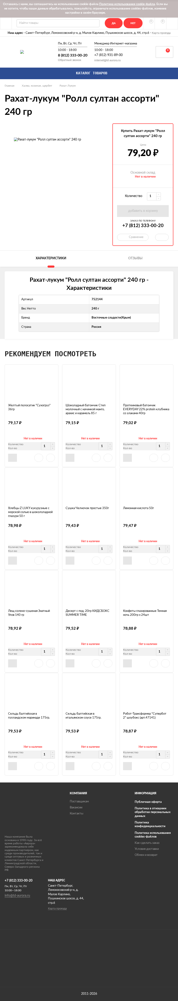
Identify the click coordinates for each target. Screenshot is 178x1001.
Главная (9, 85)
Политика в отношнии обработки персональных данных (153, 812)
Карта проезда (161, 32)
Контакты (76, 813)
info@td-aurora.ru (17, 895)
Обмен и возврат (146, 855)
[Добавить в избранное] (38, 458)
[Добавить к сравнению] (50, 458)
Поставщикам (79, 801)
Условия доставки (147, 849)
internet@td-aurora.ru (107, 60)
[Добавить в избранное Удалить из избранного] (162, 237)
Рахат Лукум (68, 85)
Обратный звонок (69, 60)
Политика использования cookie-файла (127, 4)
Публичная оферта (148, 802)
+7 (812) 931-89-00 (108, 55)
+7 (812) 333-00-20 (143, 225)
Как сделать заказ (147, 843)
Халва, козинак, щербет (37, 85)
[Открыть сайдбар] (6, 23)
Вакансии (76, 807)
